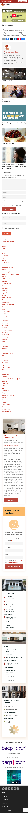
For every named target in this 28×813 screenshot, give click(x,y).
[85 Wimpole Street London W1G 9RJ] (5, 706)
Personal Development (8, 351)
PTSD (3, 369)
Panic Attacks (5, 346)
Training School (6, 404)
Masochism (5, 325)
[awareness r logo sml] (5, 4)
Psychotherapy (6, 367)
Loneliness (5, 323)
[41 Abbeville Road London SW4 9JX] (5, 597)
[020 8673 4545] (5, 601)
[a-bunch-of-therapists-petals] (14, 730)
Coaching (4, 281)
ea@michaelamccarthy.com (12, 709)
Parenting (4, 348)
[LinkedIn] (12, 788)
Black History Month (7, 272)
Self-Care (4, 381)
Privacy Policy (18, 560)
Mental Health (5, 334)
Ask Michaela (5, 262)
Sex (3, 388)
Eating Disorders (6, 297)
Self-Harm (4, 386)
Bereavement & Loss (7, 267)
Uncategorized (6, 409)
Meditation (4, 327)
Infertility (4, 314)
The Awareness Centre (11, 52)
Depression (5, 293)
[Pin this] (19, 39)
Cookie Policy (5, 803)
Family (3, 307)
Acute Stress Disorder (8, 251)
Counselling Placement (8, 244)
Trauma (4, 406)
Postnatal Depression (7, 358)
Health (3, 309)
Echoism (4, 300)
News (3, 341)
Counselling (5, 288)
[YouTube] (15, 788)
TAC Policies (5, 799)
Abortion (4, 246)
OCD (3, 344)
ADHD (3, 253)
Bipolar (4, 269)
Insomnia (4, 316)
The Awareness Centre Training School (12, 437)
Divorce (4, 295)
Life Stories (5, 320)
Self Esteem (5, 383)
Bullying (4, 276)
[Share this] (7, 39)
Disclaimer (4, 796)
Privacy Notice (5, 806)
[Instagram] (6, 788)
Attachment (5, 265)
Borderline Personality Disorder (10, 274)
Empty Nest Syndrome (8, 304)
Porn (3, 355)
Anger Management (7, 258)
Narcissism (5, 339)
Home (3, 792)
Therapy (4, 402)
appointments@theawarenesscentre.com (15, 604)
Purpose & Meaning (7, 372)
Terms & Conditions (12, 562)
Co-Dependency (6, 283)
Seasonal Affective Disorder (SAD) (11, 379)
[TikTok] (18, 788)
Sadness (4, 376)
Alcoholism (5, 255)
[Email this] (4, 39)
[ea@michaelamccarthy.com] (5, 709)
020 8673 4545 (9, 601)
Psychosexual (5, 365)
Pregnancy (5, 360)
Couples (4, 286)
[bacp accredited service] (14, 748)
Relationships (5, 374)
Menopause (5, 332)
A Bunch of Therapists (8, 241)
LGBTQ (4, 318)
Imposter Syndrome (7, 311)
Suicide (4, 397)
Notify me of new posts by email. (12, 205)
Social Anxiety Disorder (8, 395)
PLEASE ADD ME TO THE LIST (14, 566)
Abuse (3, 248)
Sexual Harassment (7, 390)
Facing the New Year (8, 143)
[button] (23, 4)
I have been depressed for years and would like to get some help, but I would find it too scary (14, 166)
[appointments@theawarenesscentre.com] (5, 604)
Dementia (4, 290)
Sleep (3, 393)
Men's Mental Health (7, 330)
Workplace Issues (6, 411)
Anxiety (4, 260)
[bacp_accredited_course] (14, 762)
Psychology (5, 362)
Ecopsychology (6, 302)
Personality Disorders (7, 353)
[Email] (3, 788)
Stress (3, 400)
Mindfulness (5, 337)
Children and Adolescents (9, 279)
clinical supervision (11, 443)
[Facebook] (9, 788)
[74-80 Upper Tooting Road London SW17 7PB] (5, 650)
